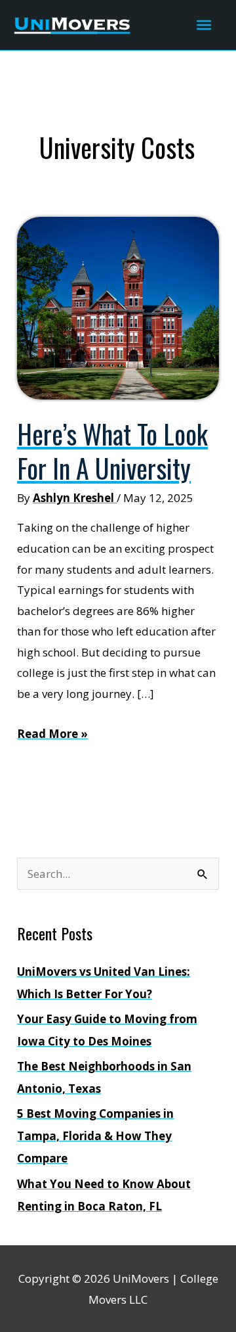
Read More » (52, 735)
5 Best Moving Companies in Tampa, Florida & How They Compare (95, 1136)
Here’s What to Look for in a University (112, 451)
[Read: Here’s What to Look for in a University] (118, 307)
